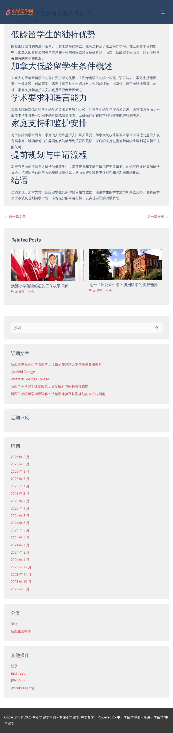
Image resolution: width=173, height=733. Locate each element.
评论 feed (18, 680)
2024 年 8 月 (20, 515)
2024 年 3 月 (20, 545)
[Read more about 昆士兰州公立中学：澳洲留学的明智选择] (125, 264)
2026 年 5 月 (20, 457)
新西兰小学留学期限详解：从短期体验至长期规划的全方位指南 (58, 393)
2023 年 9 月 (20, 589)
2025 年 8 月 (20, 471)
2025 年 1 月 (20, 508)
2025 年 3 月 (20, 493)
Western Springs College (30, 379)
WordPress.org (22, 688)
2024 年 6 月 (20, 522)
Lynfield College (23, 371)
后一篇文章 (157, 216)
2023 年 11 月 (21, 574)
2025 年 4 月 (20, 486)
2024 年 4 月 (20, 537)
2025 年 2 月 (20, 501)
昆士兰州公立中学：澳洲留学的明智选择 (123, 284)
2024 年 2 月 (20, 552)
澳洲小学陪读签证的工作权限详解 (39, 286)
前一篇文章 (15, 216)
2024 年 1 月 (20, 559)
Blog (14, 291)
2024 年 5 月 (20, 530)
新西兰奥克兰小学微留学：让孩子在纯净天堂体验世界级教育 (56, 364)
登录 (14, 666)
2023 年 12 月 (21, 567)
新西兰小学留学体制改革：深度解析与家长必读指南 (49, 386)
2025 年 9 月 (20, 464)
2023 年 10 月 (21, 581)
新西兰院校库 (21, 631)
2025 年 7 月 (20, 478)
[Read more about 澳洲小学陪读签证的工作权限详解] (47, 264)
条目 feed (18, 673)
